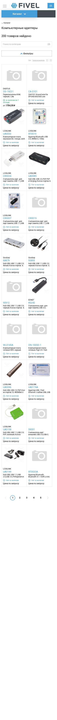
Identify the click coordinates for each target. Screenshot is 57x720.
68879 (6, 260)
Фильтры (28, 53)
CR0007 (7, 218)
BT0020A (33, 471)
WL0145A (8, 345)
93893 (31, 260)
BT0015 (32, 133)
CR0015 (32, 218)
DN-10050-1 (34, 345)
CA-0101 (32, 91)
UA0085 (32, 176)
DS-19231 (8, 91)
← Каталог (5, 23)
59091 (31, 429)
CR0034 (7, 176)
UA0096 (7, 387)
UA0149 (7, 471)
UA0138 (7, 429)
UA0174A (33, 387)
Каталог (18, 14)
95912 (6, 302)
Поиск (51, 5)
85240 (31, 302)
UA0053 (7, 133)
